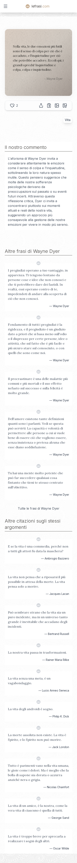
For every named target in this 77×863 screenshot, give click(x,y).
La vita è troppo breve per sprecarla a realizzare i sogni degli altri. (37, 838)
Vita (67, 120)
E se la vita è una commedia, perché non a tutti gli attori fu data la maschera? (38, 548)
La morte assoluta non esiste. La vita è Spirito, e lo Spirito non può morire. (37, 737)
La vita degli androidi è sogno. (30, 709)
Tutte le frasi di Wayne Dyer (38, 508)
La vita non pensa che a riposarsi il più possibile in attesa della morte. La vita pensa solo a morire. (36, 581)
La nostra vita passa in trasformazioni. (37, 652)
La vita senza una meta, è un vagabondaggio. (29, 680)
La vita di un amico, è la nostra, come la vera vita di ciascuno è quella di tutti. (37, 808)
